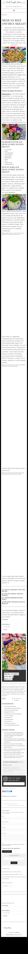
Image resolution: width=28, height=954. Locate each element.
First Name (5, 619)
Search (14, 862)
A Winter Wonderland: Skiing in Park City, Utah (12, 874)
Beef (7, 796)
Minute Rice (6, 94)
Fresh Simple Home (13, 796)
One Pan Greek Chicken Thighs (11, 803)
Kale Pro (18, 932)
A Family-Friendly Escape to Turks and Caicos (11, 871)
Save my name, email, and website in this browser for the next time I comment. (13, 845)
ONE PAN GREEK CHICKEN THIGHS (12, 594)
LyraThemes (19, 934)
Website (4, 827)
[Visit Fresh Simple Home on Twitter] (7, 898)
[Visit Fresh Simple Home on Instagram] (2, 898)
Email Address (5, 821)
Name (3, 816)
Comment (4, 833)
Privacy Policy (7, 928)
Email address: (6, 624)
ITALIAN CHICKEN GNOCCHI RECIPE (13, 590)
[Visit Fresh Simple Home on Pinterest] (5, 898)
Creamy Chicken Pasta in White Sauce (15, 805)
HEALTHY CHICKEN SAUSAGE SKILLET (13, 602)
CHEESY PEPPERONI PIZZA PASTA (12, 598)
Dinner (9, 796)
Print (4, 698)
